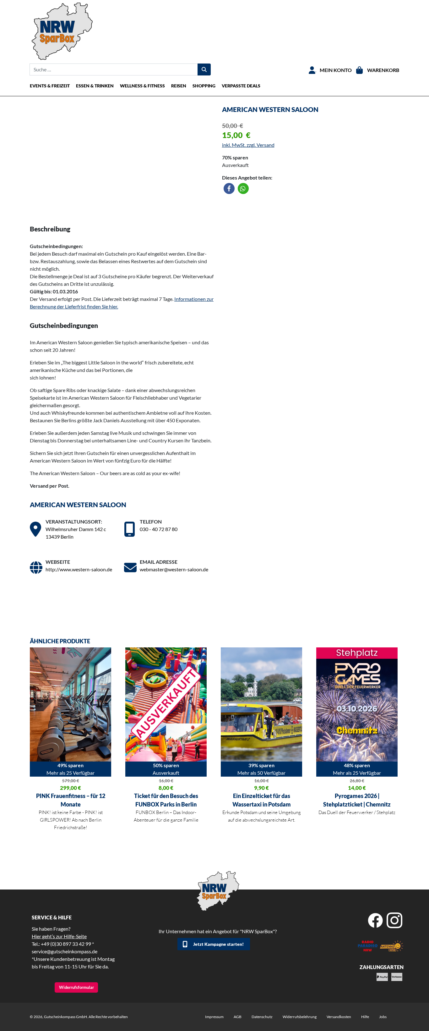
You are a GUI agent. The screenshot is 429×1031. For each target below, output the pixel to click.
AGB (238, 1016)
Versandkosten (339, 1016)
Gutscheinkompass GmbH (65, 1016)
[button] (229, 188)
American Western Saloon (78, 504)
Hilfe (365, 1016)
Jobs (383, 1016)
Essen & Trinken (95, 85)
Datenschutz (262, 1016)
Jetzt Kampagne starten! (218, 944)
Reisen (178, 85)
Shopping (204, 85)
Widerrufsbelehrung (300, 1016)
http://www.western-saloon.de (79, 569)
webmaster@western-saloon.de (174, 569)
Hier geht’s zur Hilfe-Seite (59, 936)
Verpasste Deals (241, 85)
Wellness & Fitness (142, 85)
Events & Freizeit (50, 85)
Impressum (214, 1016)
